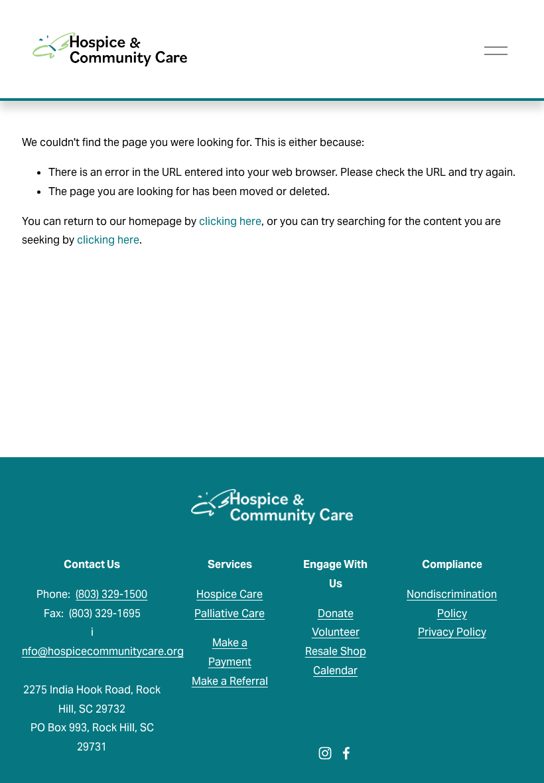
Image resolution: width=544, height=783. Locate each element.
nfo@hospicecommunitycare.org (103, 651)
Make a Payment (229, 652)
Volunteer (336, 632)
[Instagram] (325, 753)
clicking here (230, 221)
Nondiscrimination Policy (452, 603)
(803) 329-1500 (111, 594)
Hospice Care (229, 594)
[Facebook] (346, 753)
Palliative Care (229, 613)
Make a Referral (230, 681)
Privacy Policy (452, 632)
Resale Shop (335, 651)
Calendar (335, 670)
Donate (336, 613)
